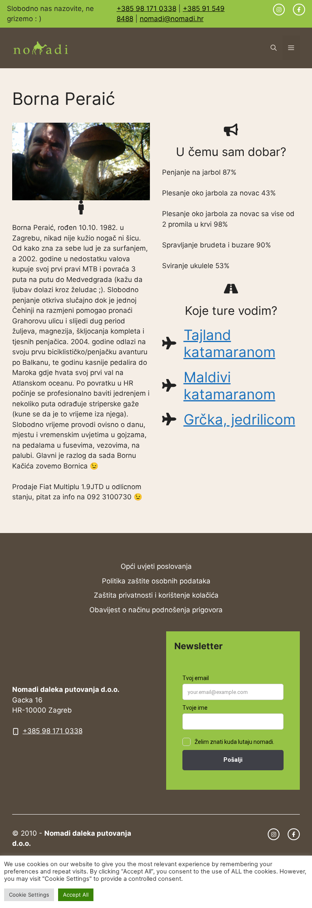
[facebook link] (299, 10)
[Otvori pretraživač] (273, 48)
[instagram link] (279, 10)
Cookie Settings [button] (29, 894)
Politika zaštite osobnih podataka (156, 581)
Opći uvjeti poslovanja (156, 566)
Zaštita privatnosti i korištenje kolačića (156, 595)
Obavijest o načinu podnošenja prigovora (156, 610)
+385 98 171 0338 (146, 8)
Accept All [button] (76, 894)
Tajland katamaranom (229, 343)
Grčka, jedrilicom (239, 419)
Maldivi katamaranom (229, 385)
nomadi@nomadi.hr (172, 19)
